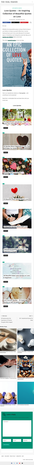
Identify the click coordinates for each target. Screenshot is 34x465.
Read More (5, 152)
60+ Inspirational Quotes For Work (26, 318)
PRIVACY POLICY (13, 456)
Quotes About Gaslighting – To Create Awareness (8, 378)
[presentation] (8, 340)
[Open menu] (32, 1)
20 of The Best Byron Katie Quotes (23, 404)
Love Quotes (15, 8)
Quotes (20, 8)
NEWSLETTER (18, 456)
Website (25, 440)
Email (15, 440)
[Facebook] (12, 463)
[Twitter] (14, 463)
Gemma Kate (12, 19)
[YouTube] (20, 463)
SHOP (23, 456)
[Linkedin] (17, 463)
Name (5, 440)
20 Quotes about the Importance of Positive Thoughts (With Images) (6, 319)
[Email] (22, 463)
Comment (6, 421)
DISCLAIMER (7, 456)
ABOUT (3, 456)
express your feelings (7, 37)
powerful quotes (12, 40)
